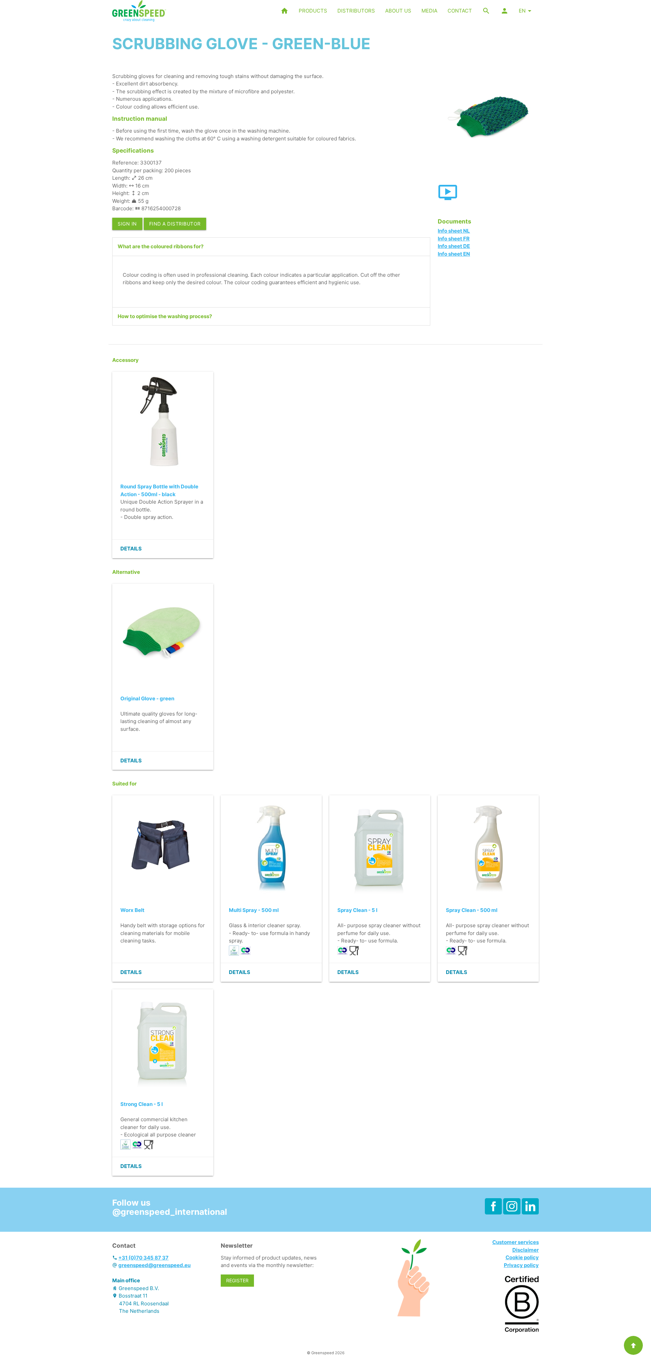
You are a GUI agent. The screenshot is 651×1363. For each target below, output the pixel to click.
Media (429, 10)
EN (522, 10)
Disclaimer (525, 1250)
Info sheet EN (454, 254)
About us (398, 10)
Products (313, 10)
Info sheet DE (454, 246)
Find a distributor (175, 224)
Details (131, 548)
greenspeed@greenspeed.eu (154, 1265)
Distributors (356, 10)
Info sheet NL (454, 231)
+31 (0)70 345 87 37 (143, 1257)
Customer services (515, 1242)
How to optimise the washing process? (165, 316)
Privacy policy (521, 1265)
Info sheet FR (454, 238)
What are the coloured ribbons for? (160, 246)
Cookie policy (522, 1257)
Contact (460, 10)
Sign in (127, 224)
